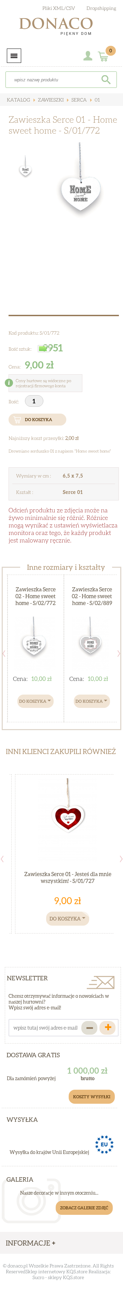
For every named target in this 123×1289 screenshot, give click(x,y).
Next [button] (118, 653)
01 (97, 100)
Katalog (18, 100)
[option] (81, 196)
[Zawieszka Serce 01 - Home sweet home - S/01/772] (81, 196)
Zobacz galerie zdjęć (84, 1207)
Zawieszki (50, 100)
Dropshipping (101, 8)
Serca (78, 100)
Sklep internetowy (45, 1271)
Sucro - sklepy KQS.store (58, 1277)
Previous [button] (3, 653)
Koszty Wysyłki (91, 1096)
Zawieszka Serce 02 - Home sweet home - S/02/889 (92, 596)
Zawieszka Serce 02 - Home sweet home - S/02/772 (35, 596)
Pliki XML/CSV (58, 8)
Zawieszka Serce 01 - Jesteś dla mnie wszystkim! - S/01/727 (67, 877)
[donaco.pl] (61, 28)
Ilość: (14, 401)
